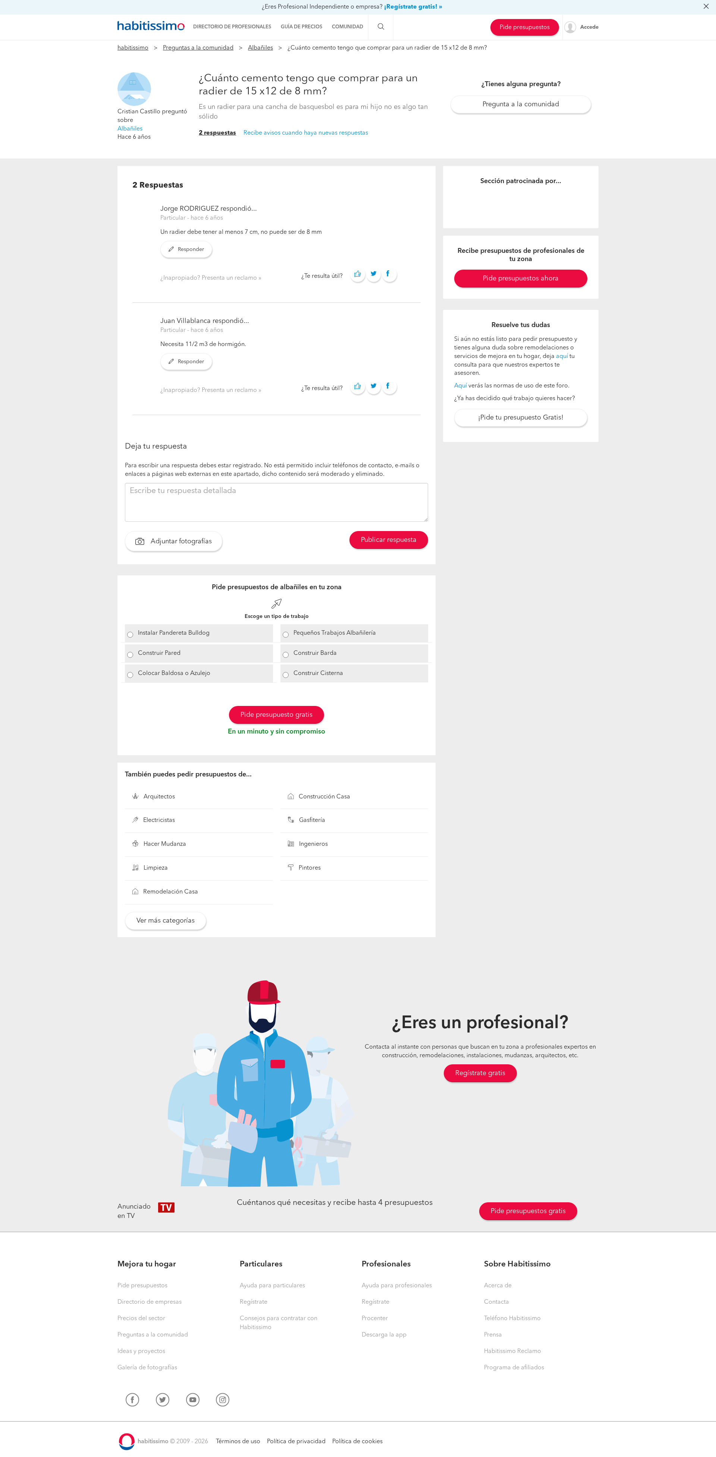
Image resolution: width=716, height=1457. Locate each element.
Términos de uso (238, 1442)
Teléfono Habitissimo (512, 1319)
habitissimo (132, 48)
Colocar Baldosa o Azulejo (174, 673)
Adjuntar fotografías (180, 541)
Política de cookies (357, 1442)
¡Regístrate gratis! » (413, 7)
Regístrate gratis (480, 1073)
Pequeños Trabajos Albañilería (334, 633)
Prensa (493, 1335)
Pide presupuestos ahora (521, 278)
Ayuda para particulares (272, 1286)
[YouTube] (193, 1401)
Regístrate (253, 1302)
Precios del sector (141, 1319)
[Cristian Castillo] (134, 89)
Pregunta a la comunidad (521, 104)
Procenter (375, 1319)
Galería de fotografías (147, 1368)
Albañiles (260, 48)
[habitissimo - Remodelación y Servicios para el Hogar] (151, 25)
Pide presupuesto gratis (277, 715)
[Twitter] (162, 1401)
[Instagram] (222, 1401)
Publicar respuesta (389, 540)
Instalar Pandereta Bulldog (174, 633)
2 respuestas (217, 133)
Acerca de (498, 1286)
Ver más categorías (165, 920)
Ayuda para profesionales (397, 1286)
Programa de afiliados (514, 1368)
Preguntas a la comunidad (198, 48)
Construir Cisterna (318, 673)
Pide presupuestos (525, 28)
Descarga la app (384, 1335)
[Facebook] (132, 1401)
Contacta (496, 1302)
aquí (562, 356)
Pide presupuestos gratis (528, 1211)
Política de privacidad (296, 1442)
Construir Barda (315, 653)
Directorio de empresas (149, 1302)
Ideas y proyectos (141, 1351)
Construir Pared (159, 653)
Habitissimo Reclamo (512, 1351)
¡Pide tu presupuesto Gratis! (520, 417)
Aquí (460, 386)
